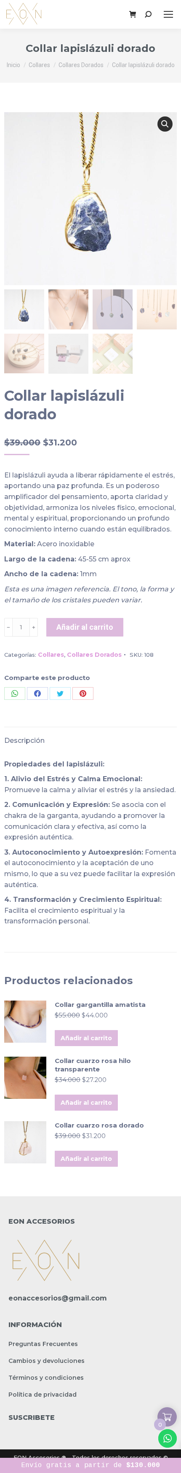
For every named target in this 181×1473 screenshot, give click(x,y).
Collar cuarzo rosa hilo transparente (93, 1065)
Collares (51, 654)
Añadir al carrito (84, 627)
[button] (165, 124)
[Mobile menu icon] (168, 14)
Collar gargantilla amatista (100, 1005)
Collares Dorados (94, 654)
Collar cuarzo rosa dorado (99, 1125)
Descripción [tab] (24, 740)
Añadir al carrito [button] (86, 1038)
